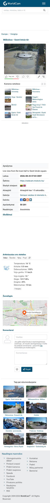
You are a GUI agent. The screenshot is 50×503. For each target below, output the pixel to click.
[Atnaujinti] (29, 258)
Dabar (5, 258)
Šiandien (12, 258)
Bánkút (14, 105)
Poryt (25, 258)
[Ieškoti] (44, 10)
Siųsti (28, 369)
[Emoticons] (17, 369)
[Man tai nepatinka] (17, 76)
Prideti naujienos (13, 470)
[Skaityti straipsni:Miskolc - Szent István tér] (24, 185)
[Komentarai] (23, 76)
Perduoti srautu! (13, 464)
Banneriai (33, 471)
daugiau (18, 289)
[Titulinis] (12, 3)
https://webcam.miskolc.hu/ (32, 181)
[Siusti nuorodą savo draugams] (30, 199)
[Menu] (44, 3)
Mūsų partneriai (36, 468)
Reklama (33, 461)
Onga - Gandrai (17, 97)
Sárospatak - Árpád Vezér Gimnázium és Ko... (39, 115)
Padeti (32, 464)
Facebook (10, 476)
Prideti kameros (13, 467)
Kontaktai (33, 458)
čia (41, 346)
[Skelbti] (21, 199)
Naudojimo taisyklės (11, 486)
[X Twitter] (24, 199)
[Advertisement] (25, 21)
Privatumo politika (14, 482)
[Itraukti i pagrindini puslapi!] (28, 76)
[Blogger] (27, 199)
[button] (39, 76)
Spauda (9, 473)
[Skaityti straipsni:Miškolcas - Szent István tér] (21, 185)
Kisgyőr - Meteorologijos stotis (37, 99)
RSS (8, 491)
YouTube (10, 479)
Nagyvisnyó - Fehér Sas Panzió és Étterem (39, 107)
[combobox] (25, 10)
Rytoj (19, 258)
